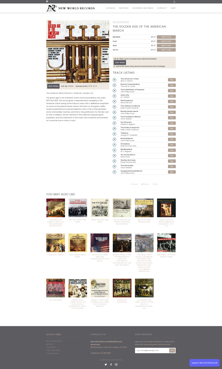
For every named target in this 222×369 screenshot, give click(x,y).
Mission (49, 344)
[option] (77, 51)
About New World (54, 341)
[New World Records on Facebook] (111, 365)
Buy (171, 80)
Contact (162, 8)
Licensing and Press (142, 8)
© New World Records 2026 (111, 360)
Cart (173, 8)
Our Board (51, 347)
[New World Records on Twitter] (106, 365)
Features (124, 8)
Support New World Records (204, 363)
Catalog (110, 8)
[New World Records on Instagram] (116, 365)
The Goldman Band (121, 21)
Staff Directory (53, 350)
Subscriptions (52, 353)
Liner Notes (53, 86)
